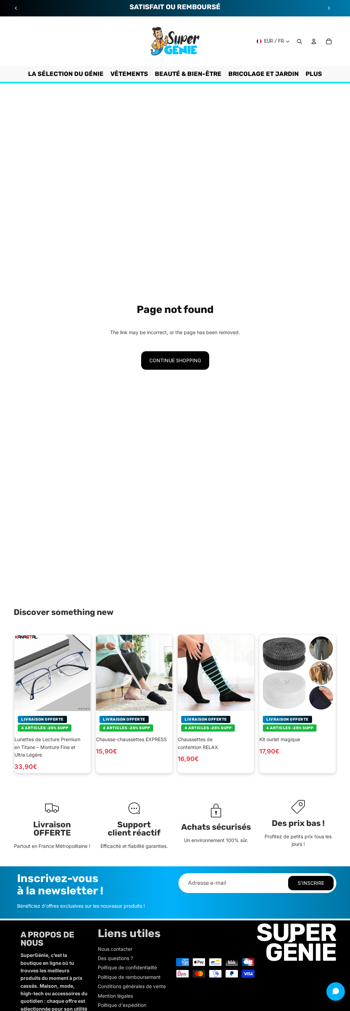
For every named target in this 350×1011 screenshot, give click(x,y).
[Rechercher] (299, 41)
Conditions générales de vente (132, 986)
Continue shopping (175, 360)
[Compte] (313, 41)
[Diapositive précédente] (16, 8)
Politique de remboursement (129, 977)
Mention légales (115, 996)
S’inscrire (311, 883)
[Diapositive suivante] (328, 8)
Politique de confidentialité (127, 967)
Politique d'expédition (122, 1005)
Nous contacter (115, 949)
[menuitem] (313, 73)
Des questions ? (115, 958)
